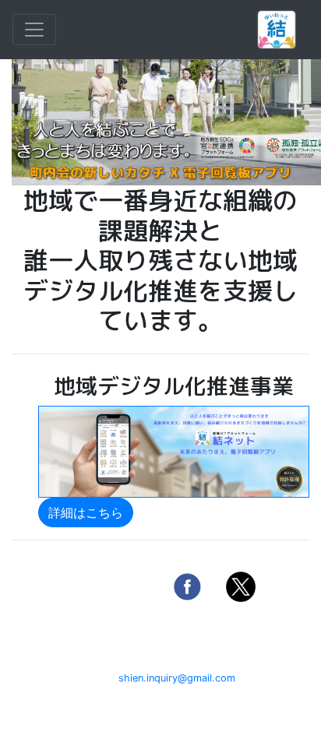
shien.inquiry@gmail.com (176, 678)
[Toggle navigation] (34, 29)
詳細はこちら (85, 512)
